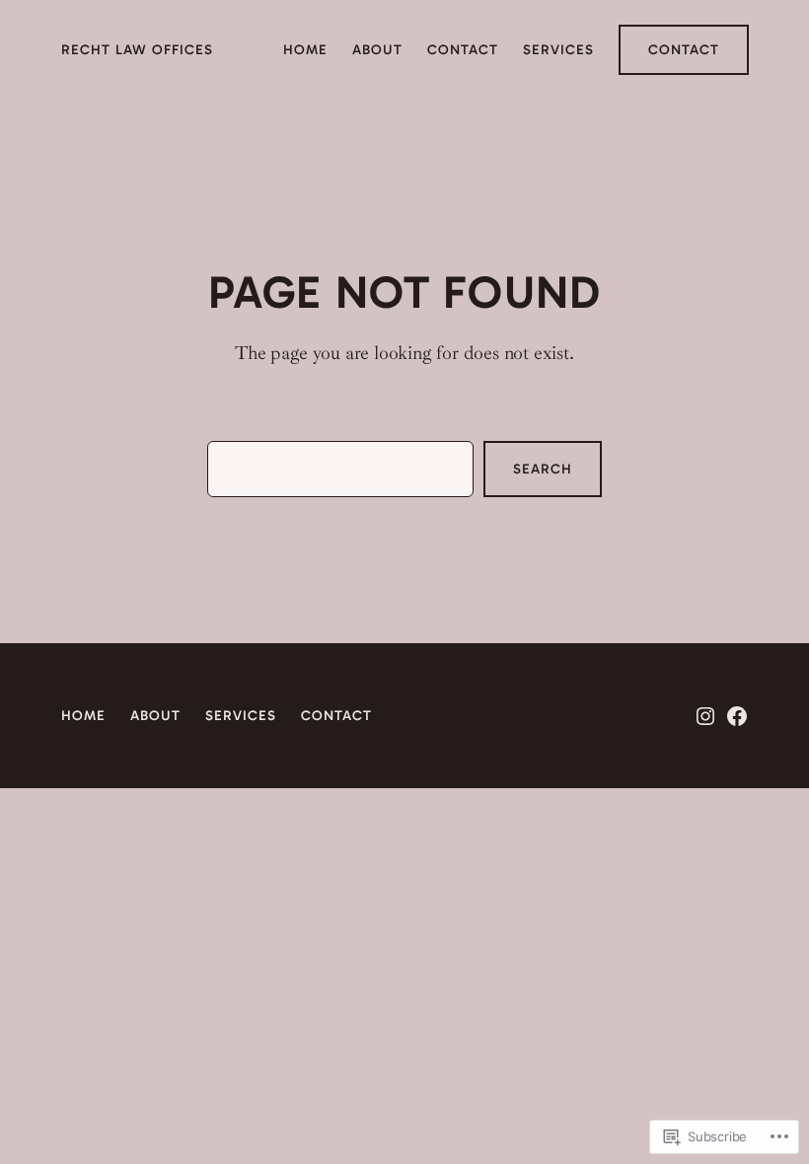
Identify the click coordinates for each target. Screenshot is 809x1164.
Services (240, 715)
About (155, 715)
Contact (683, 49)
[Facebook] (737, 716)
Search (542, 469)
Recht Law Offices (137, 49)
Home (83, 715)
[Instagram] (705, 716)
